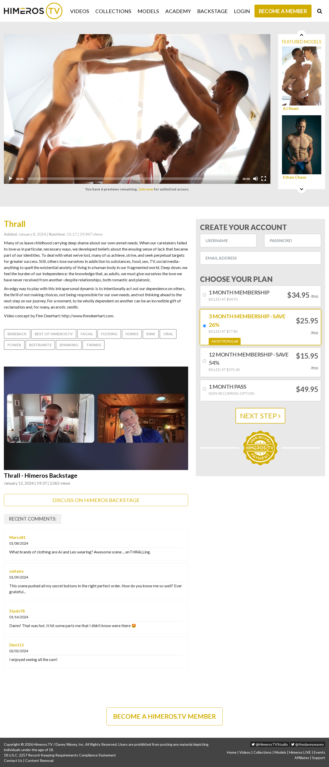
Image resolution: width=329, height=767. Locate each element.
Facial (87, 334)
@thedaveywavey (309, 744)
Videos (79, 11)
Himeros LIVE (300, 752)
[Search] (319, 11)
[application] (137, 109)
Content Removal (39, 760)
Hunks (131, 334)
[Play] (10, 178)
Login (242, 11)
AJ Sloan (291, 108)
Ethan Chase (294, 177)
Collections (113, 11)
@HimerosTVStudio (271, 744)
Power (14, 345)
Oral (168, 334)
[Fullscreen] (263, 178)
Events (319, 752)
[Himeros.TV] (33, 11)
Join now (145, 189)
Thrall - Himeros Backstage (40, 475)
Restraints (40, 345)
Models (148, 11)
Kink (150, 334)
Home (231, 752)
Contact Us (13, 760)
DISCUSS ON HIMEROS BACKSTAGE (96, 500)
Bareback (17, 334)
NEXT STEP (259, 415)
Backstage (212, 11)
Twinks (93, 345)
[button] (137, 109)
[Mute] (255, 178)
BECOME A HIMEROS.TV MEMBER (164, 716)
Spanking (68, 345)
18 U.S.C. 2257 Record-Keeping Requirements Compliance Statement (60, 755)
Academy (178, 11)
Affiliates (302, 757)
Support (318, 757)
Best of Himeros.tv (54, 334)
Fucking (109, 334)
